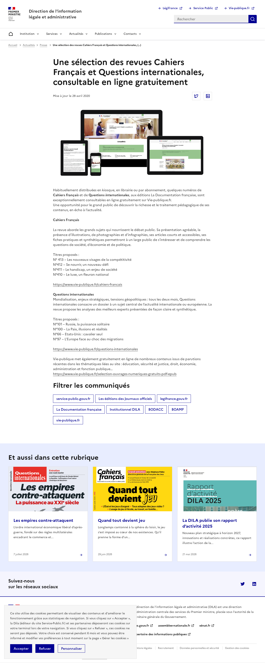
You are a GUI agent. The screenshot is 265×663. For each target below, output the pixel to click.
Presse (43, 45)
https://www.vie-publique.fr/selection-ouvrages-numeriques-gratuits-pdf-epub (115, 373)
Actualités (76, 34)
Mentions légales (142, 648)
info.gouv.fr (140, 625)
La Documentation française (78, 409)
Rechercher (252, 19)
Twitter (242, 584)
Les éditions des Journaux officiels (125, 398)
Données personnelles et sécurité (199, 648)
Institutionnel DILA (125, 409)
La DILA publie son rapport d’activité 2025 (209, 523)
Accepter (21, 648)
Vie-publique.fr (239, 8)
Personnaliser (71, 648)
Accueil (12, 45)
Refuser (45, 648)
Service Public (203, 8)
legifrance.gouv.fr (174, 398)
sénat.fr (204, 625)
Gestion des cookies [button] (237, 648)
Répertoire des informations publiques (159, 634)
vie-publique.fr (68, 420)
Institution (27, 34)
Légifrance (170, 8)
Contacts (130, 34)
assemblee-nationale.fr (174, 625)
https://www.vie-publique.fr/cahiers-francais (87, 284)
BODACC (155, 409)
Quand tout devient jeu (121, 520)
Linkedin (254, 584)
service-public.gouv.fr (73, 398)
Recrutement (166, 648)
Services (52, 34)
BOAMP (178, 409)
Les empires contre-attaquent (43, 520)
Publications (103, 34)
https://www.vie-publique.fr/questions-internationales (95, 349)
